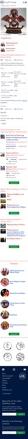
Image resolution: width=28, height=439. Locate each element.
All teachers (14, 334)
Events (4, 385)
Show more (14, 183)
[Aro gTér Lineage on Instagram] (14, 369)
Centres (4, 387)
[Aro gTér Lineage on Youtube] (25, 369)
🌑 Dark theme (6, 393)
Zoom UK (3, 112)
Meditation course (7, 390)
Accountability (6, 378)
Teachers (4, 380)
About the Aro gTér (7, 376)
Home (4, 373)
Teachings (5, 383)
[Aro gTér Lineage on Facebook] (3, 369)
